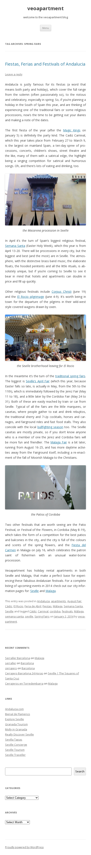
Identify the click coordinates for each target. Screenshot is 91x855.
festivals (67, 611)
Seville (34, 591)
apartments (58, 601)
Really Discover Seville (19, 734)
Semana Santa (15, 246)
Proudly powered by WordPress (24, 847)
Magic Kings (72, 130)
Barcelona (27, 663)
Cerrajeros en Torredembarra (24, 683)
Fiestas (47, 606)
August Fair (74, 601)
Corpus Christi (62, 292)
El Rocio (18, 606)
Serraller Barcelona (17, 658)
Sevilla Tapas (13, 739)
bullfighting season (50, 427)
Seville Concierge (16, 745)
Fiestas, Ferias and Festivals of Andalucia (45, 64)
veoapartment (45, 8)
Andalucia (43, 601)
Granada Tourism (16, 724)
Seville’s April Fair (38, 381)
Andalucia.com (14, 709)
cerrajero (11, 668)
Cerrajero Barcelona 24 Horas (24, 673)
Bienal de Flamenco (17, 714)
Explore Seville (14, 719)
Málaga (57, 606)
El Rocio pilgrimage (30, 297)
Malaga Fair (58, 442)
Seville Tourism (15, 750)
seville (29, 616)
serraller (10, 663)
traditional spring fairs (70, 376)
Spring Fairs (42, 616)
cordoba (55, 611)
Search (79, 771)
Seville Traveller (15, 755)
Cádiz (8, 606)
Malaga (51, 591)
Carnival (43, 611)
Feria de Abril (33, 606)
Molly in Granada (16, 729)
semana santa (14, 616)
